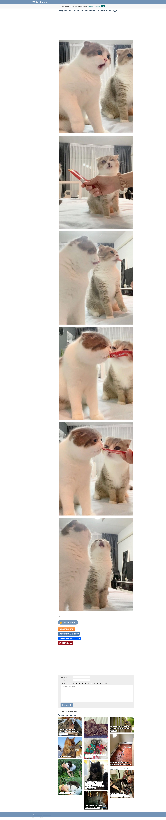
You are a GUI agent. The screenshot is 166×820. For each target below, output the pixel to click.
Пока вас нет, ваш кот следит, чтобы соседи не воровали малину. (121, 729)
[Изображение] (88, 683)
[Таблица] (94, 683)
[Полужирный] (67, 683)
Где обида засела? (65, 756)
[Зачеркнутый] (73, 683)
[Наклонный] (70, 683)
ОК (103, 6)
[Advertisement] (44, 31)
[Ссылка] (97, 683)
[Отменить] (62, 683)
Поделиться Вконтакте (69, 634)
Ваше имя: (64, 677)
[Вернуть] (64, 683)
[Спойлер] (100, 683)
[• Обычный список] (76, 683)
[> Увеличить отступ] (85, 683)
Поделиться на (69, 638)
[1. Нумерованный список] (79, 683)
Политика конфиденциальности (42, 814)
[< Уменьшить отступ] (82, 683)
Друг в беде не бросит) (67, 793)
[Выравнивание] (103, 683)
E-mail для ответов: (66, 680)
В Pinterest (67, 643)
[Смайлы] (106, 683)
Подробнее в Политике (94, 6)
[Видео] (91, 683)
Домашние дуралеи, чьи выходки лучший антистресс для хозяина (69, 732)
